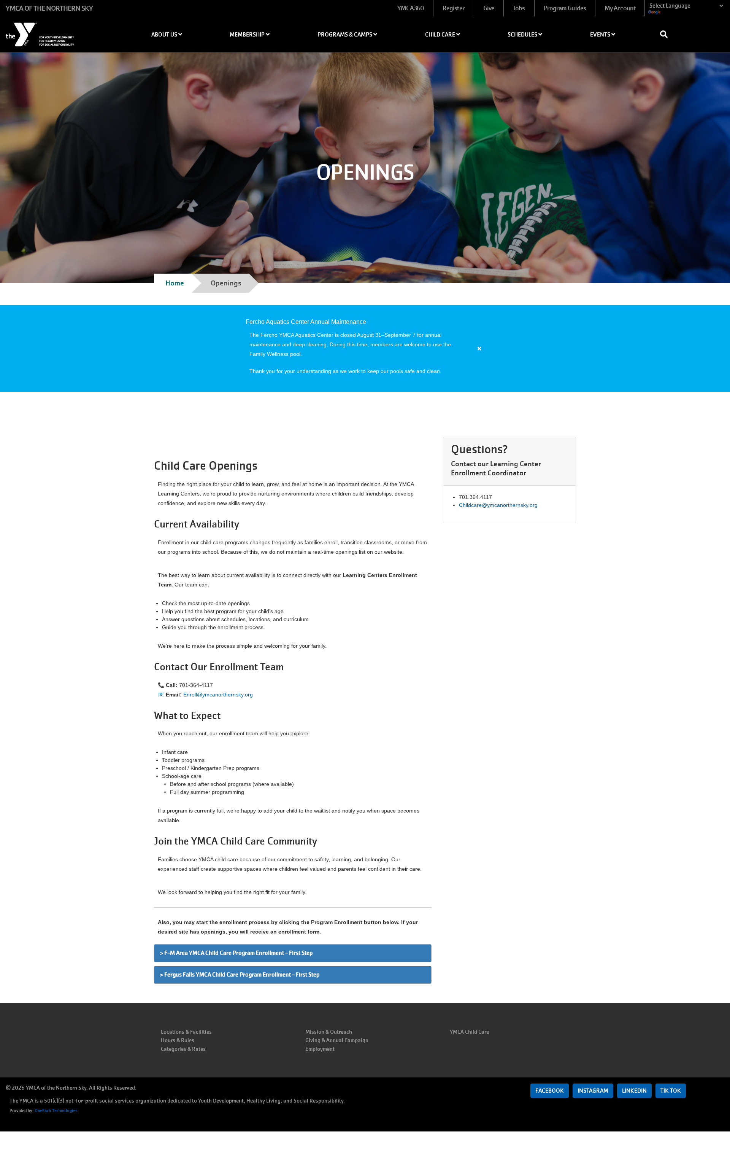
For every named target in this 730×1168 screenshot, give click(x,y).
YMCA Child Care (469, 1031)
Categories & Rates (183, 1048)
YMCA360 (410, 8)
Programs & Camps (345, 34)
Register (454, 8)
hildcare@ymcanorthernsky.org (500, 505)
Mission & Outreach (328, 1031)
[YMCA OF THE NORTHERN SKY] (61, 32)
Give (488, 8)
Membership (248, 34)
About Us (164, 34)
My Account (620, 8)
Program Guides (565, 8)
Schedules (523, 34)
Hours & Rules (177, 1040)
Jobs (519, 8)
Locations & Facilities (186, 1031)
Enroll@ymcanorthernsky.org (218, 695)
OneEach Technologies (56, 1110)
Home (174, 283)
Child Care (440, 34)
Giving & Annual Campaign (336, 1040)
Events (600, 34)
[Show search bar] (667, 34)
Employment (320, 1048)
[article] (365, 348)
